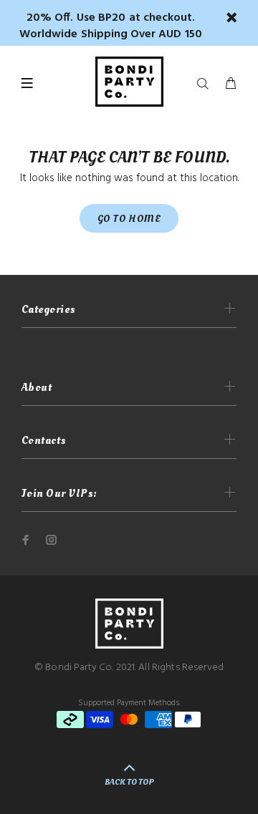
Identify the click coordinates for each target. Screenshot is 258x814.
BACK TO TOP (129, 782)
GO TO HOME (129, 219)
